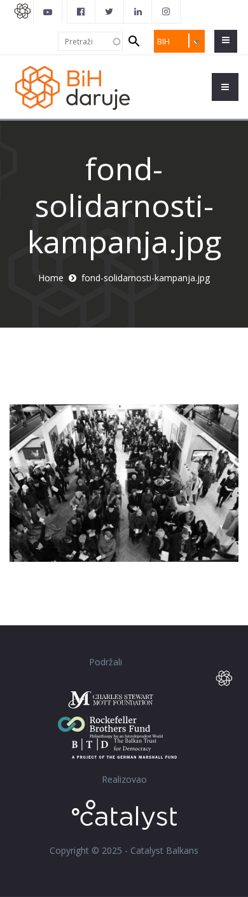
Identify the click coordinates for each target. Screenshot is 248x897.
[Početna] (79, 87)
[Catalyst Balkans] (81, 11)
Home (51, 278)
